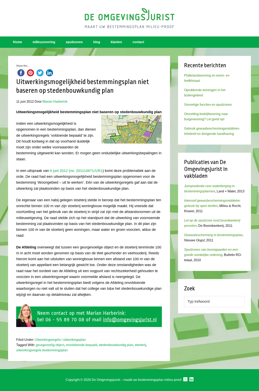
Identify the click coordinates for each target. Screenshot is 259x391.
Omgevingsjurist (129, 18)
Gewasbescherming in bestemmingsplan (213, 235)
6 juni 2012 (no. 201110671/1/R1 (76, 171)
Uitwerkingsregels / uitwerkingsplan (60, 339)
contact (138, 42)
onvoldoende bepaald (81, 345)
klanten (116, 42)
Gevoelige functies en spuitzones (208, 104)
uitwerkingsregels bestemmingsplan (42, 350)
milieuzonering (44, 42)
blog (96, 42)
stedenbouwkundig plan (116, 345)
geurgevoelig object (50, 345)
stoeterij (140, 345)
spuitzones (74, 42)
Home (17, 42)
